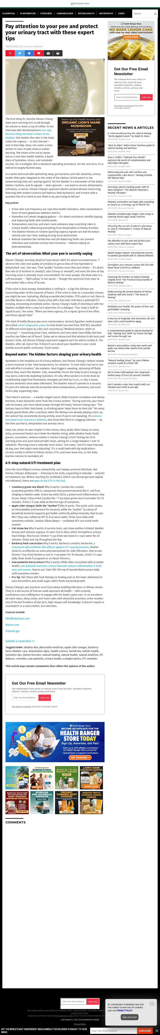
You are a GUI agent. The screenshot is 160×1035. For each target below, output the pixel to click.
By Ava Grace (124, 390)
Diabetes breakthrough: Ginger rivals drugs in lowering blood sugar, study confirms (130, 215)
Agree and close (129, 1017)
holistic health (90, 651)
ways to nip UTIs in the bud (49, 480)
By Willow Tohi (124, 325)
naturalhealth (86, 13)
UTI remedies (90, 658)
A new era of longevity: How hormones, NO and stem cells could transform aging (131, 320)
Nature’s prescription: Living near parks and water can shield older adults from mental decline (130, 348)
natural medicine (88, 654)
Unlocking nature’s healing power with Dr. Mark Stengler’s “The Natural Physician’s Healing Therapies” (128, 190)
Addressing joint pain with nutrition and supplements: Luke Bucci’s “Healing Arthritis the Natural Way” (130, 175)
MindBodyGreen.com (17, 618)
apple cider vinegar (75, 647)
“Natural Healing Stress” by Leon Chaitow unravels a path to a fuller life (128, 362)
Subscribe (145, 1030)
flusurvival (8, 13)
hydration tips (13, 654)
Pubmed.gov (12, 631)
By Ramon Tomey (125, 196)
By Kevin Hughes (125, 181)
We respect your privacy (64, 1016)
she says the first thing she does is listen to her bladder (28, 134)
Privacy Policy (80, 1024)
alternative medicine (51, 647)
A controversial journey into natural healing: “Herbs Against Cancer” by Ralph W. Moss (130, 134)
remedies (21, 658)
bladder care (19, 651)
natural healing (51, 654)
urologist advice (72, 658)
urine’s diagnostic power (32, 325)
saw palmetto (36, 658)
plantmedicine (28, 13)
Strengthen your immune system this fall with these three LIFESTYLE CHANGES (130, 266)
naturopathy (106, 13)
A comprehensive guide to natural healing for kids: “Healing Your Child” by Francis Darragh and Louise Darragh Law (130, 333)
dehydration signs (39, 651)
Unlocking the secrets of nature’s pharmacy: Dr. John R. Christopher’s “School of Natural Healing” (130, 229)
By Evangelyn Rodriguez (128, 354)
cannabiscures (65, 13)
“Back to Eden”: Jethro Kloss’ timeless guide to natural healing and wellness (131, 147)
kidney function (32, 654)
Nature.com (12, 624)
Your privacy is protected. (21, 707)
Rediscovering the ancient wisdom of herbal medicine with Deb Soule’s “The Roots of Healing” (130, 294)
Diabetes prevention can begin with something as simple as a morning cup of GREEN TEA (131, 203)
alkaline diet (31, 647)
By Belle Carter (125, 139)
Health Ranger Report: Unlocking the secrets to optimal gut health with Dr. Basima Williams (131, 254)
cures (121, 13)
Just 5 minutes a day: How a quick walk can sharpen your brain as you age (129, 386)
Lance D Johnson (33, 46)
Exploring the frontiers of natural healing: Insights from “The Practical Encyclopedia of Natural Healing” (130, 280)
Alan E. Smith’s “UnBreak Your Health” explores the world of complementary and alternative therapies (129, 160)
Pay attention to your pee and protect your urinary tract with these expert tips (129, 242)
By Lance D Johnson (126, 208)
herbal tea (75, 651)
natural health (69, 654)
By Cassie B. (123, 220)
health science (59, 651)
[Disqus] (55, 866)
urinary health (53, 658)
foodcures (46, 13)
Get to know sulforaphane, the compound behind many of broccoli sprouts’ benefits (129, 373)
